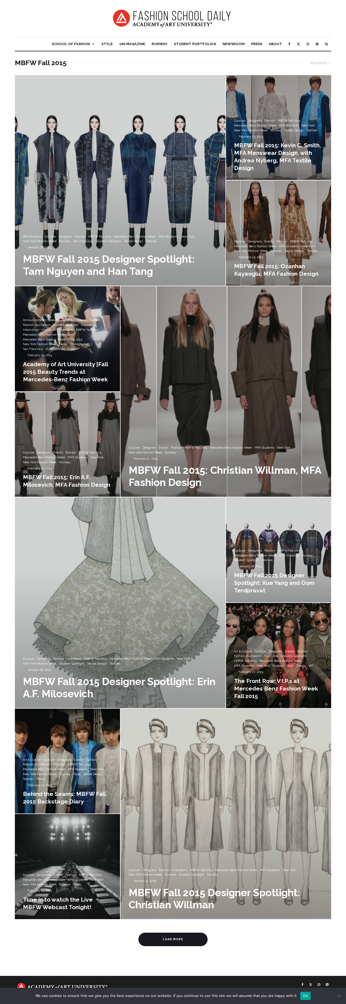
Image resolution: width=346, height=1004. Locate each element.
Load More (173, 939)
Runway (159, 44)
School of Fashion (71, 44)
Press (256, 44)
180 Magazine (132, 44)
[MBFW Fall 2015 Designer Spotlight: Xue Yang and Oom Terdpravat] (278, 549)
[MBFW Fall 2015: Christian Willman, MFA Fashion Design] (226, 391)
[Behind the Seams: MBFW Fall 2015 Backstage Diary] (67, 761)
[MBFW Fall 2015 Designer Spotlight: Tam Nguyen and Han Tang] (120, 180)
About (275, 44)
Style (107, 44)
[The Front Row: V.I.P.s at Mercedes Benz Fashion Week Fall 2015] (278, 655)
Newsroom (233, 44)
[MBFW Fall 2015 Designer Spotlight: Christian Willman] (226, 814)
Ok (305, 995)
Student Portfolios (195, 44)
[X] (298, 44)
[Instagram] (307, 44)
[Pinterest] (317, 44)
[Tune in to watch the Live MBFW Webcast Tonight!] (67, 866)
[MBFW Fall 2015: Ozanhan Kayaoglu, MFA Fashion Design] (278, 233)
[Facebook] (289, 44)
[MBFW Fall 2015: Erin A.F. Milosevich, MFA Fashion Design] (67, 444)
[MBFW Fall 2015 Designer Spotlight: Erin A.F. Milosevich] (120, 602)
